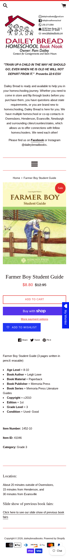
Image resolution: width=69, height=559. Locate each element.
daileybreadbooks (33, 538)
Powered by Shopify (54, 538)
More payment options (34, 319)
